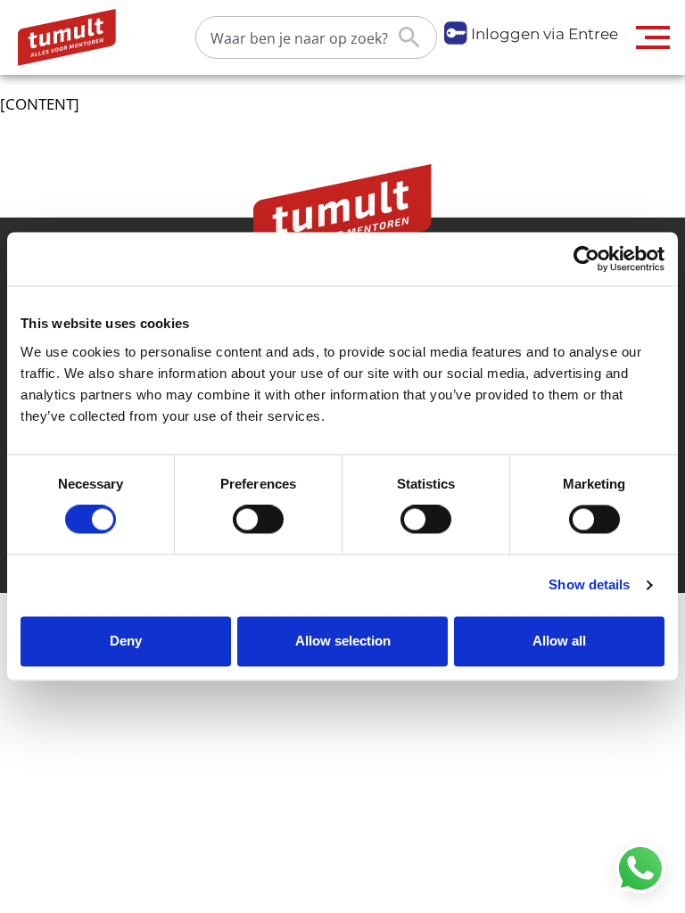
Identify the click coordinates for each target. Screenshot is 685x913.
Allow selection (343, 640)
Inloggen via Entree (544, 34)
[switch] (258, 520)
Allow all (559, 640)
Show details (589, 585)
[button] (653, 37)
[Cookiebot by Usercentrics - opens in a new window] (586, 258)
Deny (126, 640)
